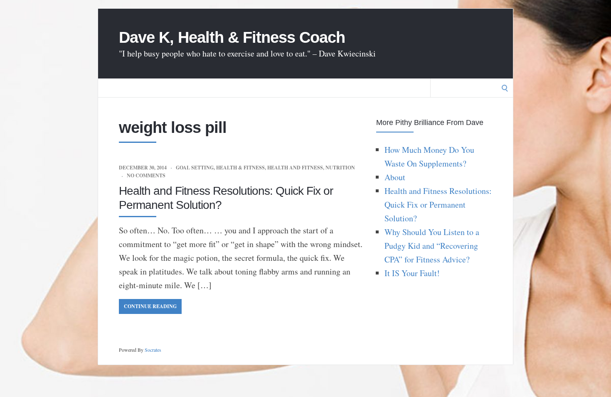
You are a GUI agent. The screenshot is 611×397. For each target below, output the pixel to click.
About (394, 177)
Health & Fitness (240, 167)
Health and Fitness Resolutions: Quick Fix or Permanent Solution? (438, 204)
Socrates (153, 349)
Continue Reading (150, 306)
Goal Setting (195, 167)
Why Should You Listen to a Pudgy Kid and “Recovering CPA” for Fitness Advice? (431, 245)
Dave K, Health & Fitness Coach (232, 37)
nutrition (340, 167)
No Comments (146, 175)
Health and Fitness (295, 167)
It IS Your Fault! (412, 273)
